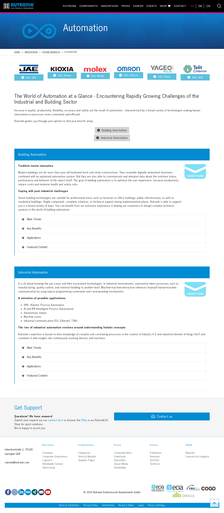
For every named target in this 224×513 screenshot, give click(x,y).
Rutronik (69, 6)
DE (200, 6)
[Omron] (128, 69)
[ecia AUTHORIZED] (158, 488)
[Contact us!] (195, 171)
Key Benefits (34, 228)
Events (151, 6)
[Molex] (95, 69)
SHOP (164, 6)
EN (192, 6)
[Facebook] (8, 492)
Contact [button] (180, 6)
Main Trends (34, 219)
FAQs (84, 420)
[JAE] (28, 69)
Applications (34, 238)
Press (125, 6)
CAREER (138, 6)
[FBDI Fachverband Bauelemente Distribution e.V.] (193, 488)
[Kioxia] (62, 69)
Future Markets (51, 52)
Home (17, 52)
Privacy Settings (156, 505)
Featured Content (37, 247)
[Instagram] (14, 492)
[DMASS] (183, 495)
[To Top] (214, 503)
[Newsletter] (41, 492)
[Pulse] (161, 69)
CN (208, 6)
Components (88, 6)
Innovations (109, 6)
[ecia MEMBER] (175, 488)
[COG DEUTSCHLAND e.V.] (208, 488)
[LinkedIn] (21, 492)
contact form (55, 420)
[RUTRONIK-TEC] (28, 492)
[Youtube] (48, 492)
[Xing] (34, 492)
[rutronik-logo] (17, 6)
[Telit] (195, 69)
